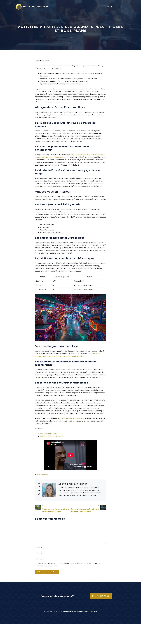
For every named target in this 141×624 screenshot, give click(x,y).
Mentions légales (69, 611)
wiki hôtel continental (49, 434)
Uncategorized (42, 474)
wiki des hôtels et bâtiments (51, 436)
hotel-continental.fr (35, 6)
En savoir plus (101, 596)
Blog (120, 7)
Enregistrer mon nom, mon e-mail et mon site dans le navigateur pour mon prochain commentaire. (68, 564)
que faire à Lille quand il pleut (71, 418)
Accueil (111, 7)
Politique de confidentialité (87, 611)
